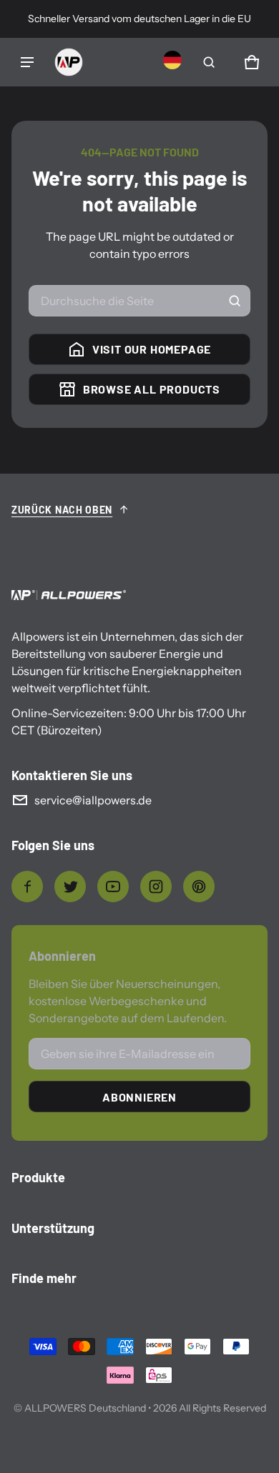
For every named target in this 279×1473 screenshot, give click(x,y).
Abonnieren (139, 1097)
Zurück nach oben (61, 510)
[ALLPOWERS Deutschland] (68, 62)
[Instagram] (156, 886)
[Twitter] (70, 886)
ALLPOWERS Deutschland (85, 1408)
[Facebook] (27, 886)
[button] (209, 62)
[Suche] (234, 300)
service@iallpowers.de (93, 800)
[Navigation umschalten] (27, 62)
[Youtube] (113, 886)
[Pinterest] (199, 886)
